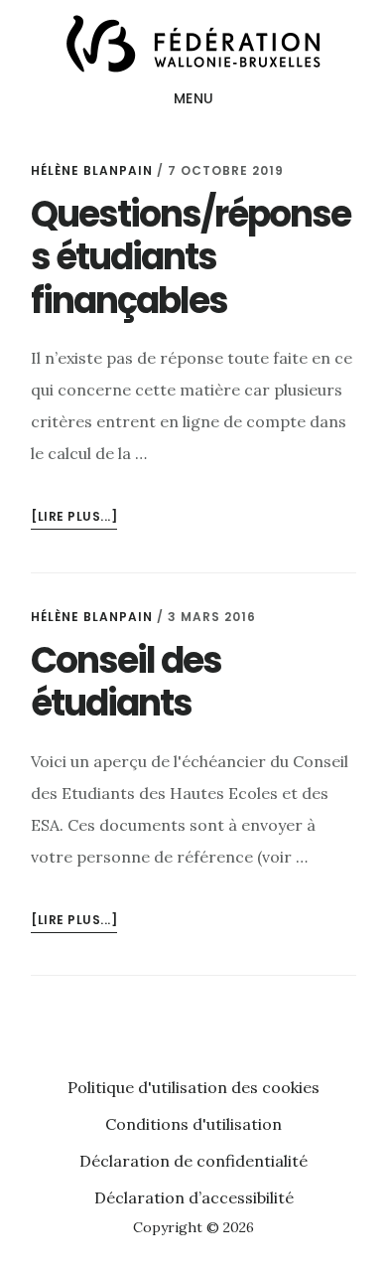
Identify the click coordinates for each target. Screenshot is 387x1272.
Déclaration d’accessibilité (194, 1197)
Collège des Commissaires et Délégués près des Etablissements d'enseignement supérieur (193, 44)
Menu (194, 98)
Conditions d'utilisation (193, 1124)
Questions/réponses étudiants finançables (190, 257)
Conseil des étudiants (126, 681)
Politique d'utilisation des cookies (193, 1087)
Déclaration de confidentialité (193, 1161)
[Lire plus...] (74, 518)
